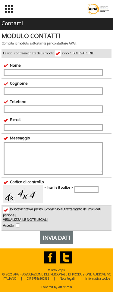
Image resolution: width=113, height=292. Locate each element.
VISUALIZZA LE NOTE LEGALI (25, 219)
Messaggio (19, 137)
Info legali (58, 270)
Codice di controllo (26, 181)
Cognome (18, 83)
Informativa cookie (97, 278)
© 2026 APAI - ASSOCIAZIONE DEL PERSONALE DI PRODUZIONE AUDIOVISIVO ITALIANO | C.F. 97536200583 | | (56, 278)
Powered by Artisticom (56, 287)
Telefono (18, 101)
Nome (15, 65)
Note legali (67, 278)
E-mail (15, 119)
